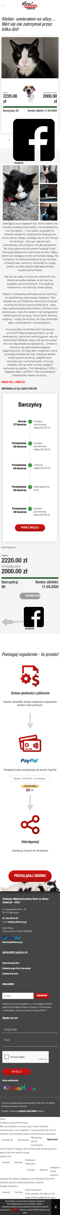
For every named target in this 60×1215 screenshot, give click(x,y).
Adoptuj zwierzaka (10, 974)
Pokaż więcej (30, 527)
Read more (52, 1140)
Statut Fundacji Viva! (11, 963)
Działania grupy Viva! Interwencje (16, 969)
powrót (18, 622)
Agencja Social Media (28, 1111)
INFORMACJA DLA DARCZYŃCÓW (19, 389)
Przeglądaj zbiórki (30, 876)
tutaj (25, 1213)
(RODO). (14, 1209)
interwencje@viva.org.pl (12, 942)
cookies (39, 1204)
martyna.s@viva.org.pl (17, 922)
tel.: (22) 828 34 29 (10, 918)
